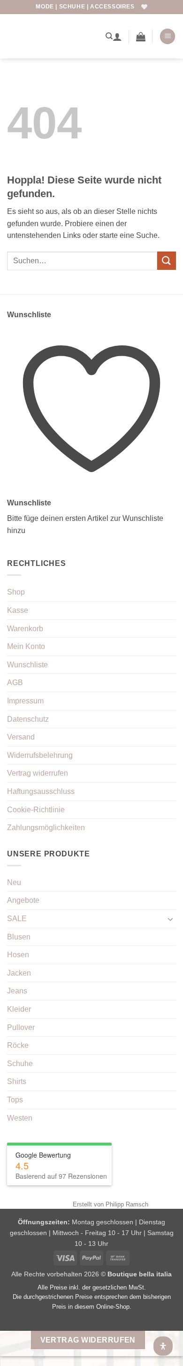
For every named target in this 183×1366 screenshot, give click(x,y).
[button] (140, 36)
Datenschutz (28, 719)
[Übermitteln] (166, 261)
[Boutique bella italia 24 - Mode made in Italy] (53, 36)
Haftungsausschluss (41, 791)
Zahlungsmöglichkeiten (46, 828)
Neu (14, 882)
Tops (15, 1100)
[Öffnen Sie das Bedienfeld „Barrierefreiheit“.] (163, 1346)
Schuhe (20, 1064)
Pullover (21, 1027)
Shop (16, 592)
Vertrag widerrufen (37, 773)
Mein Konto (26, 646)
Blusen (18, 937)
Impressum (25, 701)
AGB (15, 683)
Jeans (17, 991)
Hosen (18, 955)
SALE (17, 919)
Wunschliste (27, 665)
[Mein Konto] (117, 36)
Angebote (23, 900)
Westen (19, 1118)
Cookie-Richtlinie (36, 810)
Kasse (17, 610)
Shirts (16, 1081)
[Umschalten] (170, 918)
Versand (21, 737)
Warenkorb (25, 629)
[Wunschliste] (144, 7)
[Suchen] (109, 36)
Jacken (19, 973)
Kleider (19, 1009)
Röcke (18, 1045)
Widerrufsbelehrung (40, 755)
